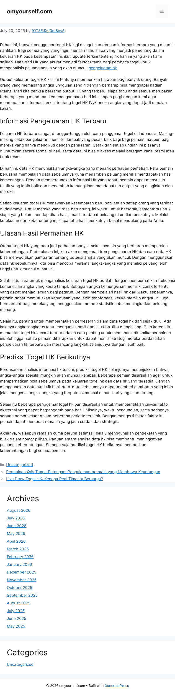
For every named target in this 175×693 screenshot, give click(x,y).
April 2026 (16, 541)
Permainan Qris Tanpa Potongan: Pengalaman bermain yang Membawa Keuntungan (83, 471)
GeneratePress (117, 685)
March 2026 (18, 549)
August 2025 (18, 603)
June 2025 (16, 618)
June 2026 (16, 526)
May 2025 (16, 626)
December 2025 (21, 572)
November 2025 (21, 580)
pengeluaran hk (103, 68)
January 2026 (19, 564)
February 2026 (20, 556)
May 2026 (16, 533)
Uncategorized (19, 464)
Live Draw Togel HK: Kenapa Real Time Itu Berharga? (54, 479)
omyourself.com (29, 11)
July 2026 (16, 518)
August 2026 (19, 510)
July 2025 (16, 611)
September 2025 (22, 595)
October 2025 (19, 587)
